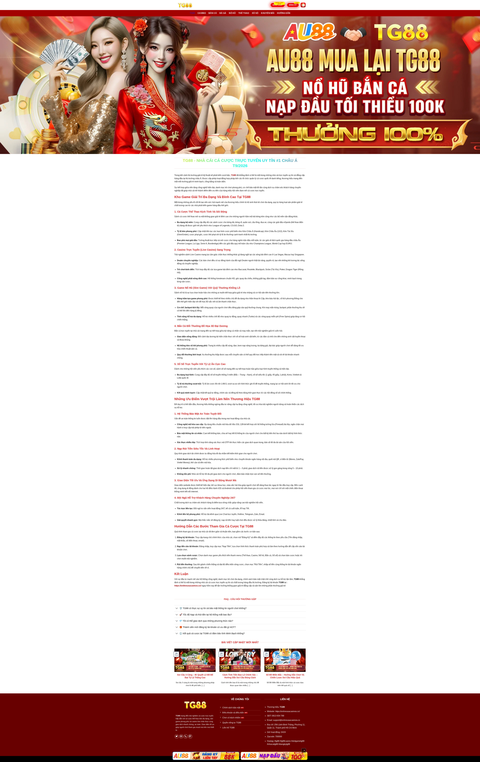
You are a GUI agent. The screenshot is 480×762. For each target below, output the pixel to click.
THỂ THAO (243, 13)
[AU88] (205, 756)
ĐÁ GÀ (223, 13)
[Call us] (186, 736)
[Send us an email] (181, 736)
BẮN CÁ (212, 13)
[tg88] (186, 5)
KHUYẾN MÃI (267, 13)
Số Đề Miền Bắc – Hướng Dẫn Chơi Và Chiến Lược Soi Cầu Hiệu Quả (285, 676)
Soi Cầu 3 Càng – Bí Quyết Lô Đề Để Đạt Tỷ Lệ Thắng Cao (195, 676)
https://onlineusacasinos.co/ (287, 711)
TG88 (192, 13)
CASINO (202, 13)
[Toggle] (176, 608)
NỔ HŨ (232, 13)
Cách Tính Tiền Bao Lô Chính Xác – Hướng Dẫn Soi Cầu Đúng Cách (240, 676)
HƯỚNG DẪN (283, 13)
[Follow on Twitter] (177, 736)
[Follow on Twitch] (190, 736)
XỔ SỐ (255, 13)
